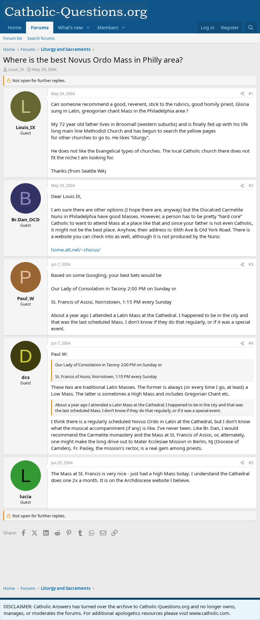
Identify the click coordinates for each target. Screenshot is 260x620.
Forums (40, 27)
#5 (251, 462)
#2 (251, 185)
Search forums (41, 38)
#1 (251, 93)
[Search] (250, 27)
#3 (251, 264)
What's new (70, 27)
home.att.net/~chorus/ (76, 249)
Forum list (12, 38)
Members (107, 27)
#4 (251, 343)
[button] (88, 27)
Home (14, 27)
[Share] (242, 94)
